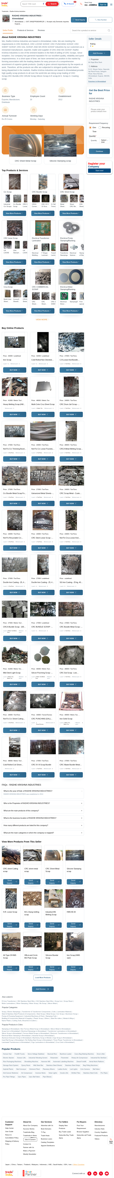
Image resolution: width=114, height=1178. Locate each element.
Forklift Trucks (20, 1054)
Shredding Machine (31, 1061)
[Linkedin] (95, 1173)
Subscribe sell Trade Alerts (84, 1136)
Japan (7, 1164)
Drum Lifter (101, 1054)
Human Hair (7, 1054)
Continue (99, 151)
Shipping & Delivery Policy (12, 1142)
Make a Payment (29, 1151)
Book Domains (46, 1129)
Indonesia (43, 1164)
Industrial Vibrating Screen (38, 1058)
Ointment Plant (34, 1069)
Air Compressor (26, 1073)
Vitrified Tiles (75, 1073)
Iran (70, 1164)
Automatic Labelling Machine (63, 1061)
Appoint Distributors (48, 1145)
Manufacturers (100, 1125)
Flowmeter (64, 1058)
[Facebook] (89, 1173)
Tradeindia (5, 11)
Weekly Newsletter (29, 1154)
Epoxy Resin (25, 1065)
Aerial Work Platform (96, 1061)
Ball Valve (96, 1069)
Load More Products (43, 977)
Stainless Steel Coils (90, 1073)
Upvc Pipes (22, 1077)
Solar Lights (53, 1073)
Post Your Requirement (81, 1127)
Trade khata (45, 1135)
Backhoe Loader (65, 1054)
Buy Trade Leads (65, 1132)
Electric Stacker (8, 1058)
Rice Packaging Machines (12, 1061)
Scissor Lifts (21, 1058)
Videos (97, 1139)
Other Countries (78, 1164)
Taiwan (19, 1164)
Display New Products (63, 1127)
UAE (49, 1164)
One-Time (94, 129)
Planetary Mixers (49, 1069)
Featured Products (101, 1135)
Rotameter (54, 1058)
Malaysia (35, 1164)
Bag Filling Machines (90, 1065)
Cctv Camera (85, 1069)
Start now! (99, 171)
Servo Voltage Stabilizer (36, 1054)
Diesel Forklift (81, 1061)
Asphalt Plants (8, 1069)
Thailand (27, 1164)
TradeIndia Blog (28, 1132)
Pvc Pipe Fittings (9, 1077)
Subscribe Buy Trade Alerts (66, 1136)
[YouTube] (106, 1173)
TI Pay (43, 1132)
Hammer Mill (45, 1061)
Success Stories (28, 1129)
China (13, 1164)
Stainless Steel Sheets (54, 1065)
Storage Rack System (10, 1065)
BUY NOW (13, 370)
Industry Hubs (99, 1129)
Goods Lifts (64, 1073)
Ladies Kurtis (62, 1069)
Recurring (106, 127)
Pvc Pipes (104, 1073)
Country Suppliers (101, 1132)
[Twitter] (101, 1173)
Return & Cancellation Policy (11, 1136)
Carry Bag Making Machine (84, 1054)
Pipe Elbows (47, 1077)
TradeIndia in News (30, 1135)
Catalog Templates (47, 1142)
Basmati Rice (52, 1054)
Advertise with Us (47, 1125)
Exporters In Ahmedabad (97, 81)
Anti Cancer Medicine (10, 1073)
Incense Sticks (40, 1073)
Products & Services (25, 30)
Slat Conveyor (21, 1069)
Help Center (9, 1128)
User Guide (9, 1131)
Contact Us (27, 1144)
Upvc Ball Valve (34, 1077)
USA (65, 1164)
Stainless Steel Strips (72, 1065)
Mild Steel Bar (38, 1065)
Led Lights (73, 1069)
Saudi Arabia (57, 1164)
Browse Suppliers (83, 1132)
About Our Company (30, 1125)
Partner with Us (28, 1147)
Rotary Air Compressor (80, 1058)
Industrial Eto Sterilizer (99, 1058)
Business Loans (46, 1139)
